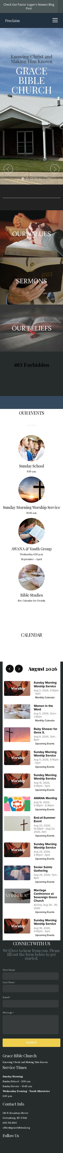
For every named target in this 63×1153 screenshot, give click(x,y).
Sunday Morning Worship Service (45, 684)
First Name (9, 969)
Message (7, 1012)
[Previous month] (10, 669)
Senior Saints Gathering (43, 869)
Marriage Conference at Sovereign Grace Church (45, 895)
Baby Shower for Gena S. (45, 730)
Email (6, 997)
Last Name (9, 982)
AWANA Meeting (45, 798)
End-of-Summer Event (44, 819)
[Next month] (19, 669)
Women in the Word (43, 707)
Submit (31, 1042)
